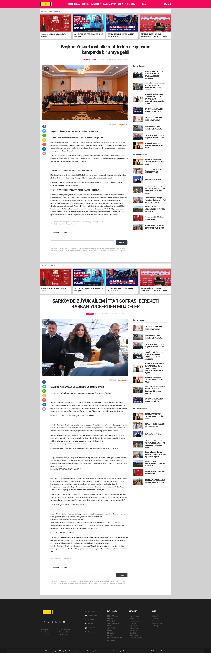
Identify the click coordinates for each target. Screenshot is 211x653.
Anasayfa (44, 11)
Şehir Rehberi (134, 635)
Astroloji (155, 626)
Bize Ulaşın (91, 632)
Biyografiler (156, 621)
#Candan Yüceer (56, 559)
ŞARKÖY (52, 265)
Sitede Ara (156, 616)
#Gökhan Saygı (86, 222)
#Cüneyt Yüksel (98, 222)
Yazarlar (90, 620)
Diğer (144, 4)
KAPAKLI (110, 630)
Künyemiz (91, 628)
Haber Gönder (63, 634)
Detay (155, 651)
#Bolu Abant (75, 222)
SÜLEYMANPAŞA (109, 4)
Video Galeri (92, 616)
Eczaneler (133, 623)
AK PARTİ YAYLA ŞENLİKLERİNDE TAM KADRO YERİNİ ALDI (155, 209)
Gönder (121, 242)
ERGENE (110, 635)
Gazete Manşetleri (136, 638)
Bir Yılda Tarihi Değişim (153, 179)
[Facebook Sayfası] (41, 622)
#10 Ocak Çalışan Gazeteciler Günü (62, 224)
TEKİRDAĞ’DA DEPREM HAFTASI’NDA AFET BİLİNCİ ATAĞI (154, 145)
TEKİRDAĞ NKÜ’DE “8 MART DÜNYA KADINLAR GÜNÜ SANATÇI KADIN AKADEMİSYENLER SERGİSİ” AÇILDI (155, 98)
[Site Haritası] (64, 622)
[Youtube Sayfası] (53, 622)
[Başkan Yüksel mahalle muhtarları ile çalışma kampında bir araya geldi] (85, 92)
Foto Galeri (92, 611)
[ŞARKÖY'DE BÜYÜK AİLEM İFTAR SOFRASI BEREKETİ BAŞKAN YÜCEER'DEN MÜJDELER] (85, 347)
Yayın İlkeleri (45, 632)
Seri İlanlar (133, 633)
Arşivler (91, 624)
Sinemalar (133, 630)
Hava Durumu (134, 616)
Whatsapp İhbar (64, 632)
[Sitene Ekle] (68, 622)
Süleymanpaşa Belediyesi (78, 197)
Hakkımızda (45, 629)
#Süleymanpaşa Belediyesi (60, 222)
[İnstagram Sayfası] (49, 622)
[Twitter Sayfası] (45, 622)
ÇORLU (121, 4)
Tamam (163, 651)
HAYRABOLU (111, 640)
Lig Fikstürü (133, 626)
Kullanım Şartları (64, 629)
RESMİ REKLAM (74, 4)
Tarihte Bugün (134, 628)
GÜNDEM (85, 4)
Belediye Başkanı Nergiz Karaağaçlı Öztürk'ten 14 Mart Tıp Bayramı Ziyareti (155, 200)
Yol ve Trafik (134, 618)
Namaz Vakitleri (135, 621)
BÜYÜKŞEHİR (96, 4)
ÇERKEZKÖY (130, 4)
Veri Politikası (45, 634)
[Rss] (60, 622)
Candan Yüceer (91, 411)
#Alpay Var (67, 559)
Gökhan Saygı (55, 161)
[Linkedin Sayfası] (57, 622)
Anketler (155, 618)
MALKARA (111, 633)
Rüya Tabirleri (157, 623)
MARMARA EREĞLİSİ (114, 638)
